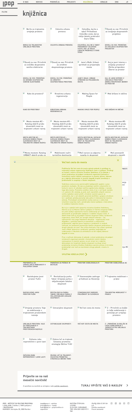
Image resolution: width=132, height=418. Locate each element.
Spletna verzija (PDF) (73, 254)
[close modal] (118, 160)
